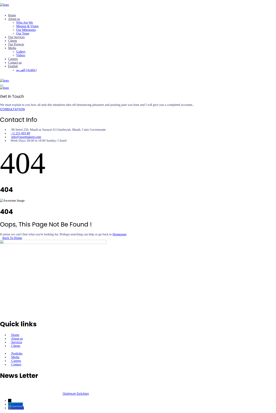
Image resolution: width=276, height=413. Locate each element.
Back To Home (12, 238)
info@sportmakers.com (26, 137)
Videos (20, 55)
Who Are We (24, 22)
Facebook (17, 408)
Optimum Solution (76, 394)
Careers (13, 59)
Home (12, 15)
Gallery (21, 51)
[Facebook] (9, 408)
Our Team (22, 33)
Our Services (16, 37)
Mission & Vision (27, 26)
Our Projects (16, 44)
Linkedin (17, 404)
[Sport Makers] (4, 4)
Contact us (15, 62)
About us (14, 19)
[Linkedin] (9, 404)
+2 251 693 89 (20, 133)
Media (12, 48)
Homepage (119, 234)
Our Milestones (26, 30)
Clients (12, 40)
